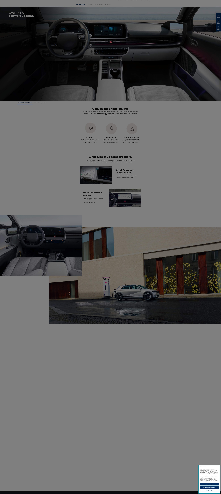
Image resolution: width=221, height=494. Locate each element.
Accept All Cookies (209, 484)
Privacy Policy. (205, 481)
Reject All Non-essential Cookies (209, 487)
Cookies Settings (209, 490)
